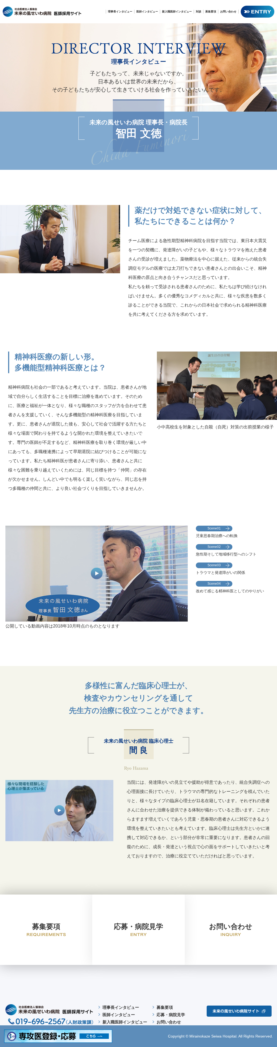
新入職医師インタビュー (177, 11)
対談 (198, 11)
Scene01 (214, 528)
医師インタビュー (147, 11)
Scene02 (214, 547)
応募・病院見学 (171, 1014)
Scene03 (214, 565)
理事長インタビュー (120, 11)
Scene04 (214, 584)
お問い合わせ (228, 11)
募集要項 (210, 11)
